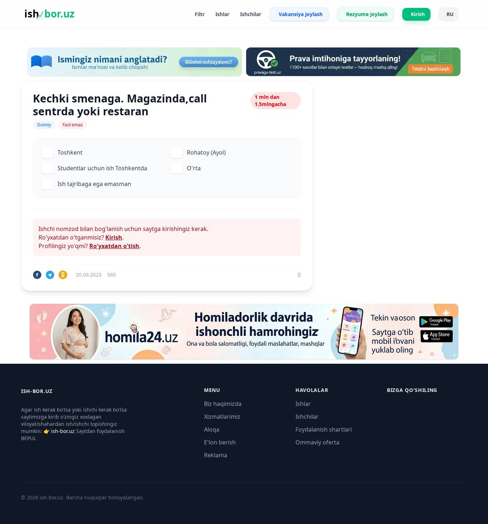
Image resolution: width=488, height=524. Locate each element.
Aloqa (211, 429)
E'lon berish (220, 442)
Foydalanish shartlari (323, 429)
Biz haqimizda (222, 404)
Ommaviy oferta (317, 442)
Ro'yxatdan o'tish (114, 246)
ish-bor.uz (63, 431)
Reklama (215, 455)
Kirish (113, 237)
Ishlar (303, 404)
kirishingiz (176, 229)
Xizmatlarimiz (222, 416)
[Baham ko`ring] (37, 275)
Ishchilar (307, 416)
